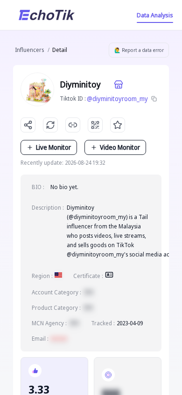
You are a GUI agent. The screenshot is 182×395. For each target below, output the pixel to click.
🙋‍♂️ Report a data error (139, 50)
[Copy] (154, 99)
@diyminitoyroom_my (117, 98)
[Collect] (117, 124)
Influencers (29, 50)
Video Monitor (120, 147)
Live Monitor (53, 147)
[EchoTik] (47, 15)
